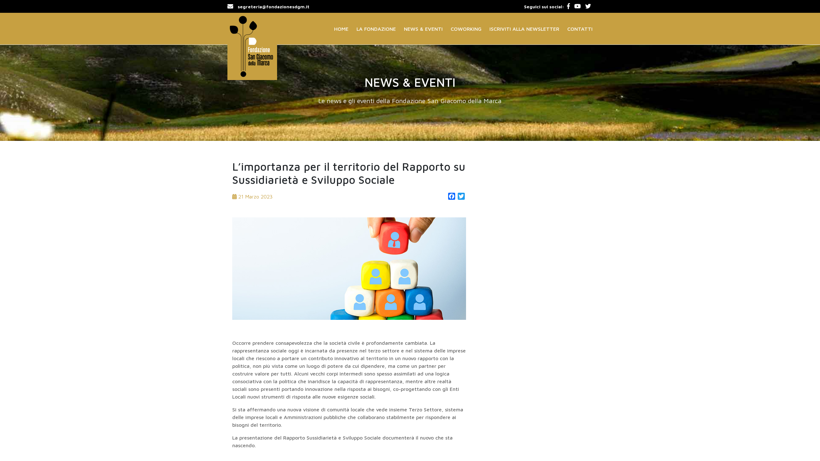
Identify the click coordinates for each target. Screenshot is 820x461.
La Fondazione (376, 29)
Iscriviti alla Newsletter (524, 29)
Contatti (580, 29)
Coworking (466, 29)
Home (341, 29)
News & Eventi (423, 29)
